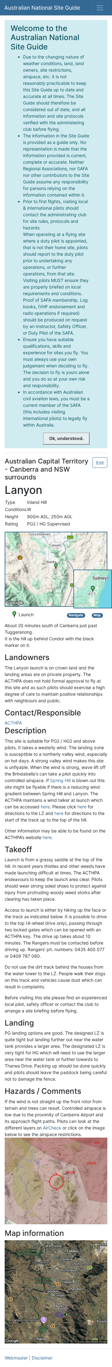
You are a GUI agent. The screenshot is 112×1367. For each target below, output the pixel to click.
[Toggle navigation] (100, 7)
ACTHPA (13, 722)
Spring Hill (60, 780)
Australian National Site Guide (42, 7)
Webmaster (16, 1357)
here (45, 806)
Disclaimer (42, 1357)
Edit (100, 462)
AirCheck (52, 1127)
